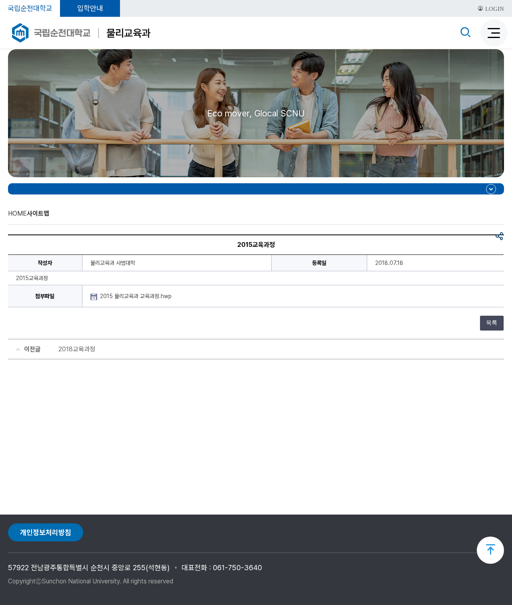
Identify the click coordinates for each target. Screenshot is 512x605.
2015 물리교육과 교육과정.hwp (136, 296)
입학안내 (90, 8)
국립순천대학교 (30, 8)
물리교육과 (128, 33)
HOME (17, 213)
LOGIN (494, 9)
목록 (491, 323)
